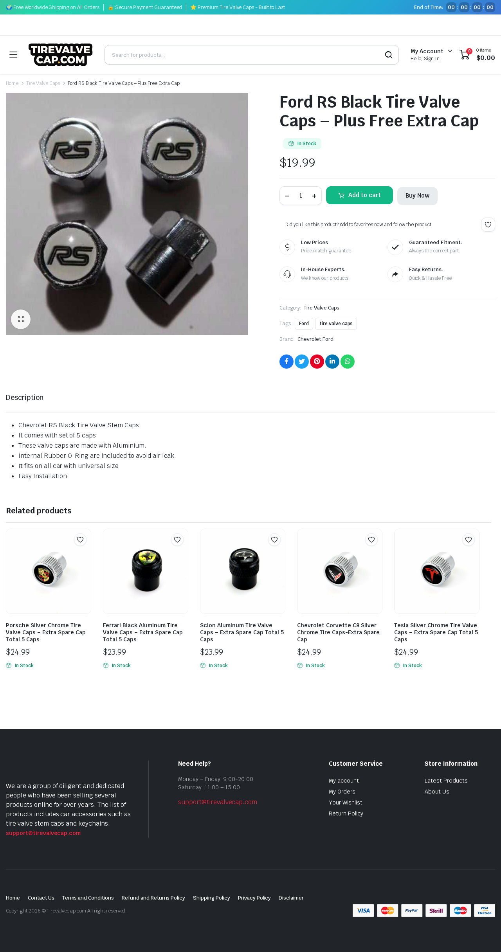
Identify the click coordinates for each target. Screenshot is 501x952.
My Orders (342, 791)
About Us (437, 791)
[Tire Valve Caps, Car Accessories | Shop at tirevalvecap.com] (61, 54)
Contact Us (41, 897)
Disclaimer (291, 897)
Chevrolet (309, 339)
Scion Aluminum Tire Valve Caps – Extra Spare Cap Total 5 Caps (242, 632)
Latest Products (446, 780)
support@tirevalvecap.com (43, 833)
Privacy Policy (254, 897)
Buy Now (417, 195)
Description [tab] (25, 397)
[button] (21, 319)
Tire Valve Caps (43, 83)
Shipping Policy (211, 897)
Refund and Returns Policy (153, 897)
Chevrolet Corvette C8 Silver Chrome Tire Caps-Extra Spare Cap (338, 632)
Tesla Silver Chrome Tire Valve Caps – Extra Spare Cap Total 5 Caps (436, 632)
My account (344, 780)
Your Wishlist (345, 802)
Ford (304, 323)
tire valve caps (336, 323)
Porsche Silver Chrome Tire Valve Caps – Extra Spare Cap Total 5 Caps (46, 632)
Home (12, 83)
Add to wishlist (488, 225)
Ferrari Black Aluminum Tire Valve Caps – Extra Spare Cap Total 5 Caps (143, 632)
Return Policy (346, 813)
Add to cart (364, 195)
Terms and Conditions (88, 897)
